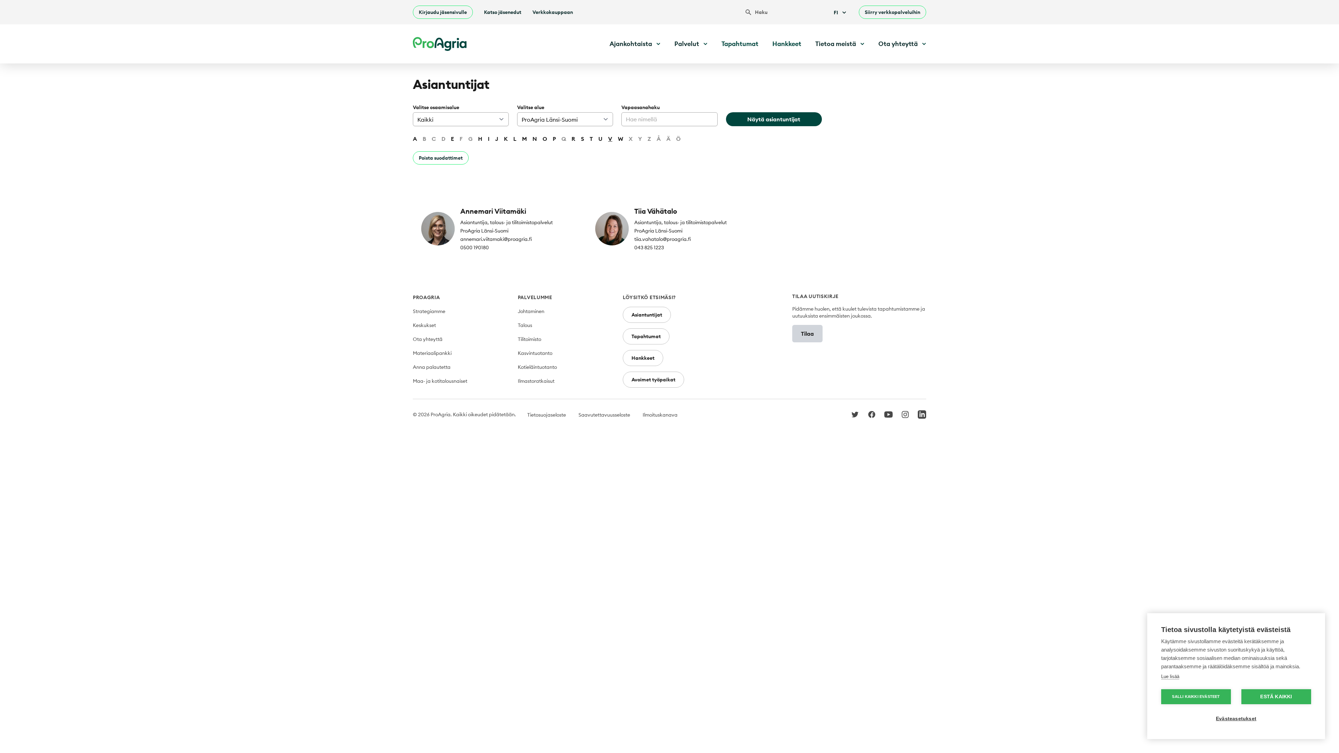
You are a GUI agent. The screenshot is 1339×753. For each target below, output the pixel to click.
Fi (836, 12)
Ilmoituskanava (660, 415)
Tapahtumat (739, 44)
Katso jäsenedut (502, 12)
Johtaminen (531, 311)
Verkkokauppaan (552, 12)
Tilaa (807, 333)
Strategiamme (429, 311)
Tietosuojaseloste (546, 415)
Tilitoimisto (529, 339)
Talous (525, 325)
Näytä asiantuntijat (773, 119)
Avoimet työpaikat (653, 379)
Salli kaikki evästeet (1196, 696)
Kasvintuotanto (535, 353)
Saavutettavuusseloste (604, 415)
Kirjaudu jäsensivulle (443, 12)
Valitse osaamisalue (436, 107)
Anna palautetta (432, 367)
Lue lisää (1170, 676)
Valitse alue (530, 107)
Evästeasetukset (1236, 718)
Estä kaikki (1276, 696)
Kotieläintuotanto (537, 367)
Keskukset (424, 325)
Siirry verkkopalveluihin (892, 12)
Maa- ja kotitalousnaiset (440, 381)
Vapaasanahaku (640, 107)
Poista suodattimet (441, 158)
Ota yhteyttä (427, 339)
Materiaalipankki (432, 353)
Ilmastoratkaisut (536, 381)
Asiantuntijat (646, 315)
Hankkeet (786, 44)
